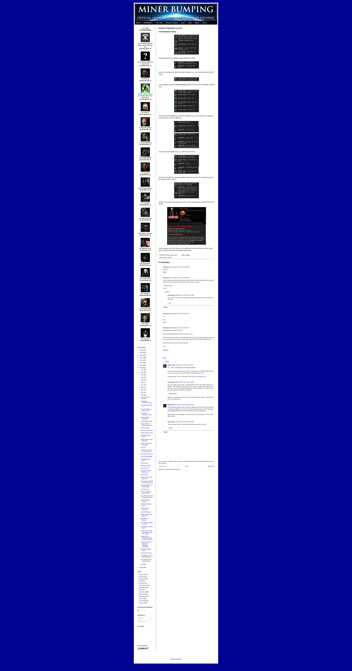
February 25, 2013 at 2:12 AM (180, 313)
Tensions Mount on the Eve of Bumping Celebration (146, 544)
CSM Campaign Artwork (145, 500)
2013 (141, 367)
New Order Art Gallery (145, 519)
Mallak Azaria (172, 404)
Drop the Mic (144, 474)
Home (187, 466)
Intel (140, 589)
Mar (142, 392)
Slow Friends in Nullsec (145, 397)
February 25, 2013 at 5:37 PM (184, 365)
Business (141, 579)
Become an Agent (172, 23)
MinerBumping (169, 255)
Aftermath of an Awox (147, 430)
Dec (142, 370)
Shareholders (148, 23)
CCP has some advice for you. (197, 376)
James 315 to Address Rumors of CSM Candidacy (147, 538)
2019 (141, 352)
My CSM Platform (146, 512)
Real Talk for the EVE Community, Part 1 (147, 496)
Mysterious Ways (146, 465)
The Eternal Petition (146, 456)
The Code (159, 23)
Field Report (142, 585)
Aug (142, 380)
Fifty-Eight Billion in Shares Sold (146, 485)
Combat (141, 583)
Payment (141, 594)
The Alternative (145, 489)
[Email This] (182, 255)
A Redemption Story (146, 421)
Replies (167, 292)
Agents (165, 257)
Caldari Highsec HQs (147, 433)
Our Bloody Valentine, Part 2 (146, 401)
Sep (142, 377)
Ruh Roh (143, 447)
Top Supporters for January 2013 (146, 560)
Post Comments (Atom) (173, 469)
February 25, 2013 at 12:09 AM (180, 277)
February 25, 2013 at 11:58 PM (185, 382)
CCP (140, 581)
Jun (142, 385)
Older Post (211, 466)
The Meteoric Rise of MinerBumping (147, 556)
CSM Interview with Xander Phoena (146, 450)
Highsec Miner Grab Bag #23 (146, 440)
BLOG (138, 23)
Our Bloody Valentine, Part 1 (146, 413)
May (142, 387)
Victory (170, 257)
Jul (142, 382)
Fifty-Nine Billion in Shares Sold (146, 409)
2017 (141, 357)
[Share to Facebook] (187, 255)
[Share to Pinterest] (189, 255)
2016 (141, 360)
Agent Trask (171, 365)
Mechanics (142, 592)
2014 (141, 365)
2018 (141, 355)
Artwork (141, 576)
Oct (142, 374)
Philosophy (142, 596)
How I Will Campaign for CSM (147, 523)
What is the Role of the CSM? (146, 444)
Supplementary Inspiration (145, 418)
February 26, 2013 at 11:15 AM (185, 421)
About (197, 23)
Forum (204, 23)
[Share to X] (185, 255)
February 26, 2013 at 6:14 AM (185, 404)
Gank (183, 23)
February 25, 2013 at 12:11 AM (185, 295)
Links (190, 23)
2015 (141, 362)
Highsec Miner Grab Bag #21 (146, 515)
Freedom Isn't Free (146, 553)
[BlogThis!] (184, 255)
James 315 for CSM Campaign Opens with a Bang (146, 532)
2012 (141, 567)
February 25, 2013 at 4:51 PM (180, 327)
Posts (141, 618)
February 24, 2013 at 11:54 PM (180, 267)
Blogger (179, 659)
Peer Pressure (145, 468)
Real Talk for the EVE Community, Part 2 (147, 481)
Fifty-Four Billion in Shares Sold (146, 492)
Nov (142, 372)
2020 (141, 350)
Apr (142, 390)
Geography (142, 587)
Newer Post (162, 466)
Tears (140, 598)
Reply (164, 272)
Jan (142, 564)
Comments (143, 621)
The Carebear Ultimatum (145, 508)
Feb (142, 395)
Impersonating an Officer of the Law (146, 424)
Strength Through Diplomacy (146, 471)
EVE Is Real (144, 463)
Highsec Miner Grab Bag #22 (146, 477)
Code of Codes (145, 428)
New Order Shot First (147, 454)
